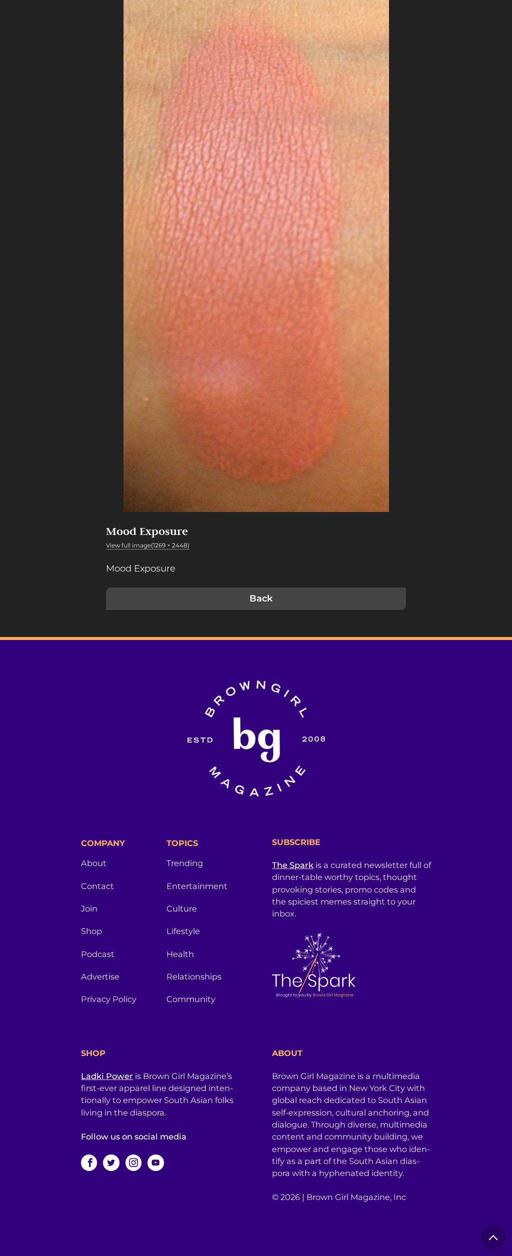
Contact (97, 886)
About (93, 863)
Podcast (97, 954)
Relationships (194, 977)
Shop (91, 931)
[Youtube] (156, 1162)
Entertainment (197, 886)
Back (261, 598)
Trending (184, 863)
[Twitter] (111, 1162)
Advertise (100, 977)
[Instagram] (134, 1162)
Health (180, 954)
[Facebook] (89, 1162)
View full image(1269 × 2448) (148, 545)
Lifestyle (183, 931)
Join (89, 909)
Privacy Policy (108, 999)
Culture (181, 909)
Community (191, 999)
